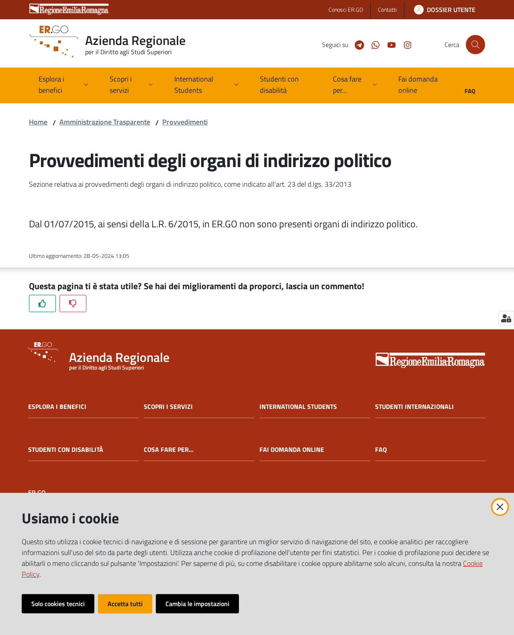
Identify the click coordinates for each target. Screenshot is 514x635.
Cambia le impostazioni (197, 603)
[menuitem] (286, 85)
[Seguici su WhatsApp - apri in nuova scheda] (372, 44)
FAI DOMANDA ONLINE (291, 449)
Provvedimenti (185, 121)
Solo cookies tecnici (58, 603)
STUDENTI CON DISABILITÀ (65, 449)
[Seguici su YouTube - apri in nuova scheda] (388, 44)
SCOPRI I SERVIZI (168, 406)
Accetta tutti (125, 603)
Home (38, 121)
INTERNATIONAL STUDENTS (298, 406)
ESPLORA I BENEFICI (57, 406)
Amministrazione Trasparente (104, 121)
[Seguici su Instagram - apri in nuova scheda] (404, 44)
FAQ (381, 449)
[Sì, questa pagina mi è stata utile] (42, 303)
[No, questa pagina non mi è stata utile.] (72, 303)
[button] (475, 44)
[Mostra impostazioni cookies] (506, 318)
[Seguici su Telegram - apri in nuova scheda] (356, 44)
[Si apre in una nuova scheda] (430, 361)
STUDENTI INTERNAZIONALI (414, 406)
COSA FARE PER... (169, 449)
